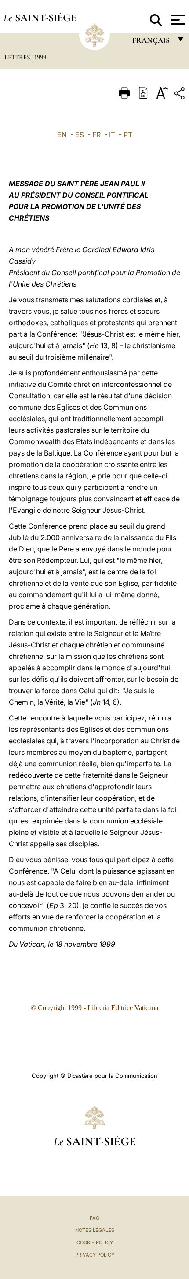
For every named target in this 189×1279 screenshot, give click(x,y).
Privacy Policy (94, 1255)
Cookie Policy (94, 1242)
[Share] (180, 95)
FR (96, 134)
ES (79, 134)
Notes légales (94, 1230)
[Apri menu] (176, 19)
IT (112, 134)
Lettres (18, 57)
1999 (40, 57)
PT (128, 134)
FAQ (94, 1218)
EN (62, 134)
